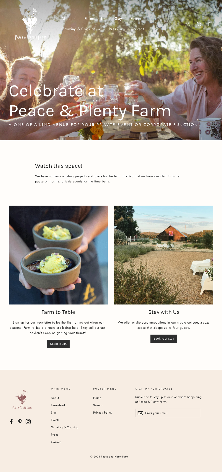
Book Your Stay (163, 338)
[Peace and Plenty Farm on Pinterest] (19, 421)
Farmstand (94, 18)
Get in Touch (58, 344)
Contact (137, 29)
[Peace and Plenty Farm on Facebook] (11, 421)
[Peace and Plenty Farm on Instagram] (28, 421)
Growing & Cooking (79, 29)
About (67, 18)
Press (114, 29)
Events (136, 18)
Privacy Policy (102, 412)
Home (97, 398)
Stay (118, 18)
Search (98, 405)
